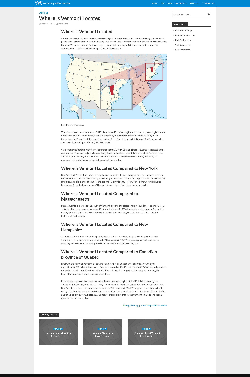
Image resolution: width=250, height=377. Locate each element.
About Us (194, 3)
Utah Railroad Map (183, 30)
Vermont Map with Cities (59, 333)
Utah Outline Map (183, 40)
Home (155, 3)
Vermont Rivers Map (103, 333)
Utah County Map (183, 45)
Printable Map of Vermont (147, 333)
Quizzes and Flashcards (173, 3)
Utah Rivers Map (182, 49)
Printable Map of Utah (185, 35)
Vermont (43, 13)
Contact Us (208, 3)
